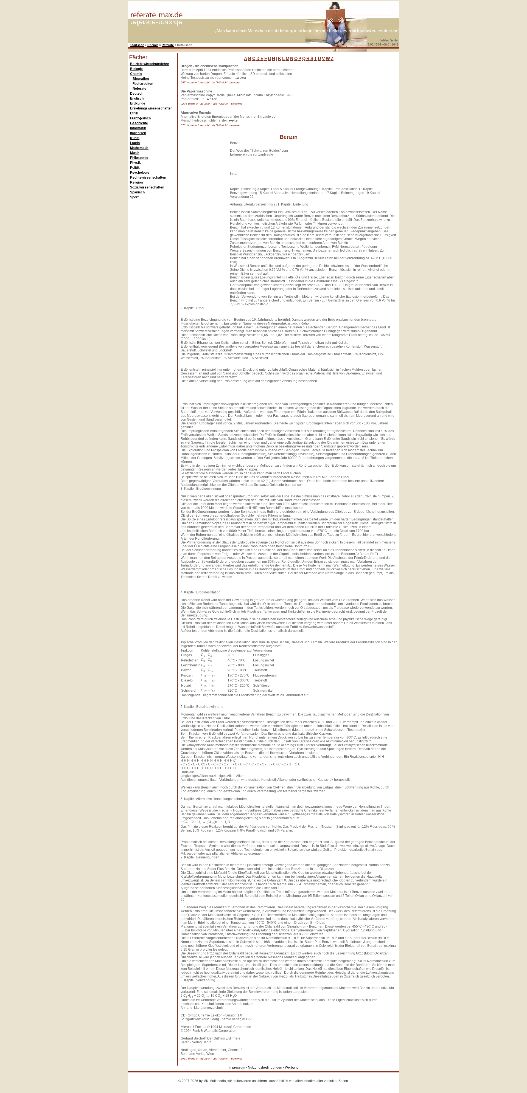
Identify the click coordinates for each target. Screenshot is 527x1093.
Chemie (152, 45)
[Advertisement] (342, 98)
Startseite (137, 45)
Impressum (237, 1067)
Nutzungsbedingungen (265, 1067)
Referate (168, 45)
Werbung (292, 1067)
